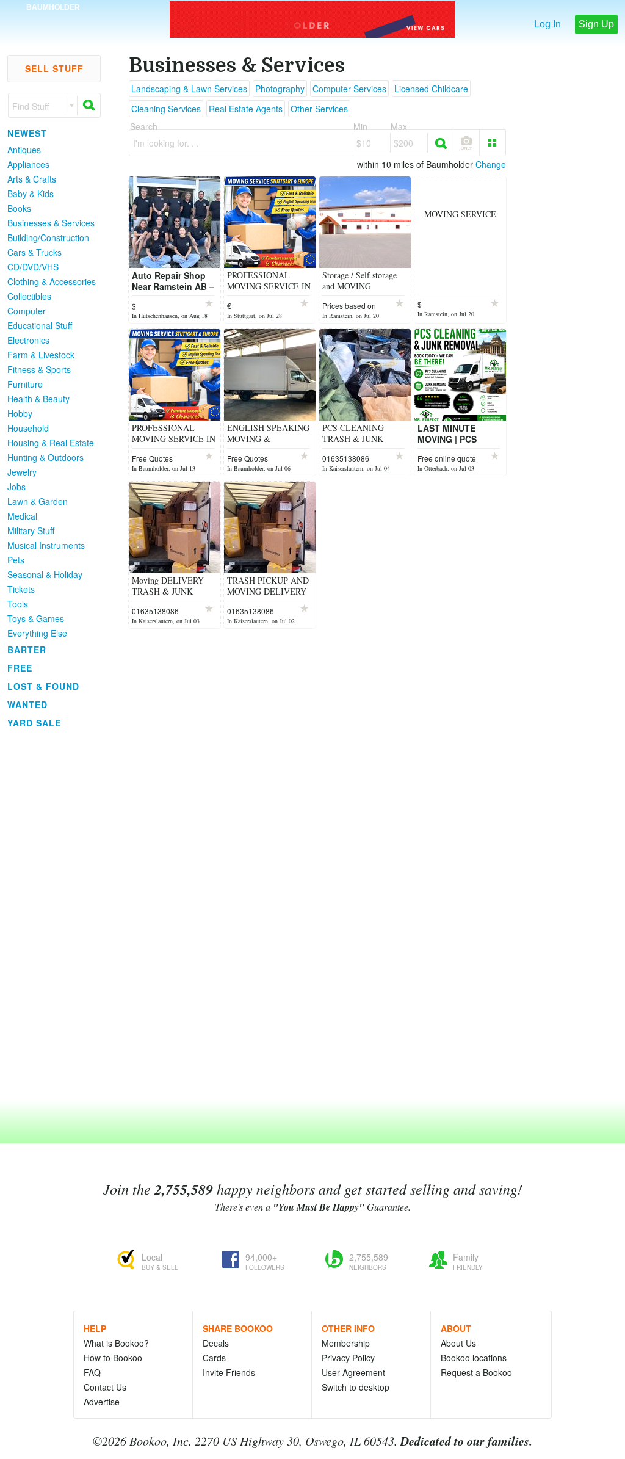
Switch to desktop (355, 1387)
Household (28, 428)
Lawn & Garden (37, 501)
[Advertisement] (49, 915)
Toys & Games (35, 618)
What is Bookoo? (116, 1343)
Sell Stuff (54, 68)
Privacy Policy (348, 1358)
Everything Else (37, 633)
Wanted (27, 704)
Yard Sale (34, 723)
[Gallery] (492, 143)
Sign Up (596, 24)
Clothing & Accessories (51, 281)
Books (19, 208)
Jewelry (22, 472)
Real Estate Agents (246, 109)
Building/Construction (48, 237)
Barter (26, 649)
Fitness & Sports (39, 369)
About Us (458, 1343)
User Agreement (353, 1372)
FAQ (92, 1372)
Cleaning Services (166, 109)
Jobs (16, 486)
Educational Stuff (39, 325)
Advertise (102, 1402)
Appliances (28, 164)
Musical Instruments (46, 545)
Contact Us (105, 1387)
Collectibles (29, 296)
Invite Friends (229, 1372)
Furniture (25, 384)
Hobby (19, 413)
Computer (26, 311)
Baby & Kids (30, 193)
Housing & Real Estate (50, 442)
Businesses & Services (51, 223)
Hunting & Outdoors (45, 457)
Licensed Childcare (431, 88)
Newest (27, 133)
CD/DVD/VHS (33, 267)
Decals (216, 1343)
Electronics (28, 340)
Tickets (21, 589)
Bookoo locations (474, 1358)
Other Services (319, 109)
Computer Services (349, 88)
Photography (280, 88)
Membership (346, 1343)
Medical (22, 516)
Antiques (24, 149)
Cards (214, 1358)
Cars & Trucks (34, 252)
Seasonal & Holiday (44, 574)
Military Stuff (30, 530)
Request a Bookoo (476, 1372)
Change (490, 164)
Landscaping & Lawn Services (189, 88)
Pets (15, 560)
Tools (17, 604)
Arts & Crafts (31, 179)
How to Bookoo (113, 1358)
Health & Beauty (38, 399)
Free (19, 668)
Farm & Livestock (40, 355)
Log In (547, 24)
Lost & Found (43, 686)
